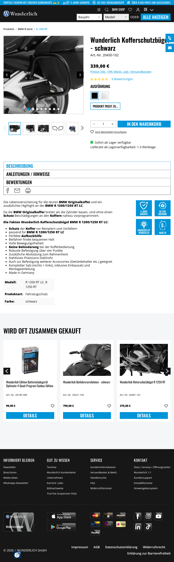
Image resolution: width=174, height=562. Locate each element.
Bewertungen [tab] (19, 182)
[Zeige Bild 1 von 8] (29, 109)
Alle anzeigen (155, 17)
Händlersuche (98, 477)
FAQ (92, 483)
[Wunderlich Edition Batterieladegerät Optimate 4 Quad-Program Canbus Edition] (30, 360)
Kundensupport (143, 477)
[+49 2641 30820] (170, 38)
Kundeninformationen (103, 467)
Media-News (10, 477)
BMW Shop (118, 9)
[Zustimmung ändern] (17, 554)
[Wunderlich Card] (18, 522)
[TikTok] (148, 527)
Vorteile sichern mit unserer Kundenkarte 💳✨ (31, 3)
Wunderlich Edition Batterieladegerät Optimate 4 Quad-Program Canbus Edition (29, 384)
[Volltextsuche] (107, 9)
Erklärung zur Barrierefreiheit (149, 553)
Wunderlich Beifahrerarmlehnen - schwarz (86, 382)
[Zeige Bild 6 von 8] (50, 109)
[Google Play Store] (61, 527)
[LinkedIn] (138, 527)
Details (30, 415)
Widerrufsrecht (154, 547)
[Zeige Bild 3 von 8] (37, 109)
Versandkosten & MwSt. (103, 472)
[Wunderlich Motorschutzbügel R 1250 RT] (144, 360)
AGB (96, 547)
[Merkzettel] (130, 9)
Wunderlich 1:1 (142, 472)
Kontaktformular (143, 483)
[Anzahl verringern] (94, 124)
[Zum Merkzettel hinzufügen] (52, 406)
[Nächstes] (80, 74)
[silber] (104, 95)
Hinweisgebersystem (146, 488)
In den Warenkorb (144, 124)
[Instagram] (148, 516)
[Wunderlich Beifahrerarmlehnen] (87, 360)
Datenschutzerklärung (121, 547)
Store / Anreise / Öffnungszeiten (152, 467)
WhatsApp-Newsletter (15, 483)
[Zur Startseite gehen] (20, 13)
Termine (51, 467)
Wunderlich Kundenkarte (61, 472)
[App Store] (61, 516)
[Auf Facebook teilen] (7, 190)
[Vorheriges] (6, 74)
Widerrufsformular (101, 488)
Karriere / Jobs (55, 483)
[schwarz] (94, 95)
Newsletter (9, 467)
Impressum (79, 547)
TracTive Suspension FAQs (62, 493)
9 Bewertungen (122, 79)
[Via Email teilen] (17, 190)
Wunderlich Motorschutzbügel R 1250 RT (142, 382)
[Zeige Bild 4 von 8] (41, 109)
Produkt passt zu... (105, 106)
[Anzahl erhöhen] (112, 124)
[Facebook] (138, 516)
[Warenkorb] (169, 9)
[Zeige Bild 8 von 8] (58, 109)
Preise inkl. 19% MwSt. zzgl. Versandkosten (120, 72)
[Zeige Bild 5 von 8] (46, 109)
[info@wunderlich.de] (170, 48)
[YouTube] (158, 516)
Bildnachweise (55, 488)
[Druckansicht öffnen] (28, 190)
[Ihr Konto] (138, 9)
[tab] (87, 166)
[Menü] (99, 9)
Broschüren (10, 472)
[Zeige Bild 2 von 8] (33, 109)
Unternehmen (55, 477)
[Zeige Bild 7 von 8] (54, 109)
